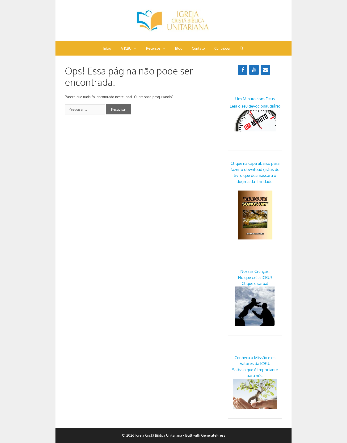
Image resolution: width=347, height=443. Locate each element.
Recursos (153, 48)
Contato (198, 48)
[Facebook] (242, 70)
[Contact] (265, 70)
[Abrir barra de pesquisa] (241, 48)
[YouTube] (254, 70)
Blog (178, 48)
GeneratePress (213, 435)
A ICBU (126, 48)
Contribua (222, 48)
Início (107, 48)
